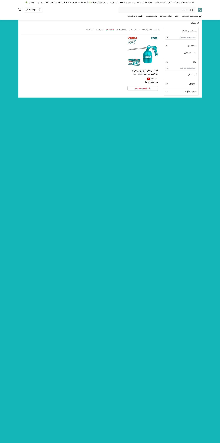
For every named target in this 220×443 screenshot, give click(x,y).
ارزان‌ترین (99, 29)
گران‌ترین (89, 29)
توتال (190, 74)
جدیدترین (110, 29)
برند (194, 62)
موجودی (192, 84)
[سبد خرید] (19, 9)
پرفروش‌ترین (122, 29)
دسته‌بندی (191, 45)
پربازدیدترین (134, 29)
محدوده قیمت (190, 91)
